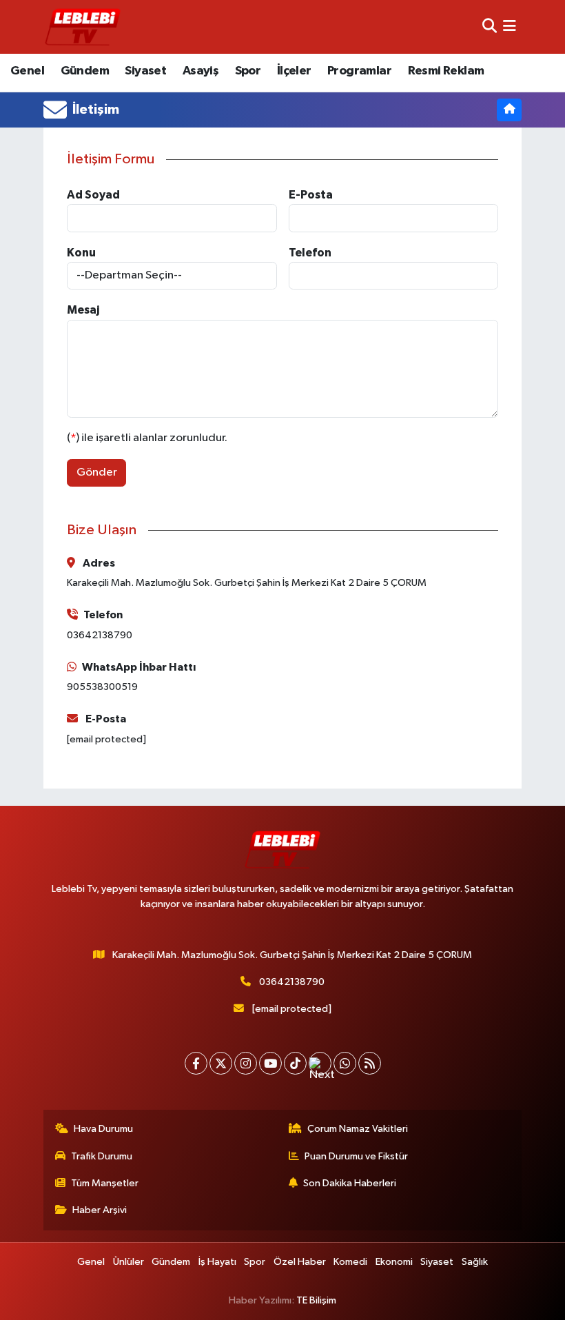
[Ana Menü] (509, 26)
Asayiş (200, 71)
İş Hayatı (217, 1262)
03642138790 (292, 982)
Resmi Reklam (446, 71)
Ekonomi (394, 1262)
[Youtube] (270, 1063)
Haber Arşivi (99, 1210)
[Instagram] (245, 1063)
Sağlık (475, 1262)
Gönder (96, 472)
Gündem (85, 71)
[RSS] (369, 1063)
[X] (220, 1063)
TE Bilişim (316, 1300)
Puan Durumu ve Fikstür (356, 1156)
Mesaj (83, 310)
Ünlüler (128, 1262)
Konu (81, 252)
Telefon (310, 252)
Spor (248, 71)
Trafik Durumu (101, 1156)
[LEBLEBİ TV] (82, 26)
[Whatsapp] (344, 1063)
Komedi (350, 1262)
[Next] (320, 1063)
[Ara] (489, 26)
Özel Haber (300, 1262)
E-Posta (311, 195)
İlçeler (294, 71)
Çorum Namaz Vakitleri (357, 1129)
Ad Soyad (93, 195)
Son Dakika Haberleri (349, 1183)
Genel (27, 71)
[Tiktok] (295, 1063)
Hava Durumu (103, 1129)
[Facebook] (196, 1063)
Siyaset (145, 71)
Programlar (359, 71)
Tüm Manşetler (104, 1183)
